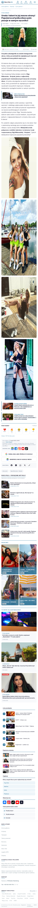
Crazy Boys (20, 898)
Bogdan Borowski (21, 896)
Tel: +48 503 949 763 (9, 884)
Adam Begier (5, 23)
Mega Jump (5, 900)
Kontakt (8, 818)
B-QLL (29, 893)
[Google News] (12, 448)
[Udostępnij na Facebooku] (11, 465)
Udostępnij (27, 49)
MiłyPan (6, 786)
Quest (7, 898)
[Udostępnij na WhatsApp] (20, 465)
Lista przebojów (7, 708)
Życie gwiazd (19, 6)
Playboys (6, 793)
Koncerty (3, 841)
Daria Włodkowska (6, 893)
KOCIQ (26, 898)
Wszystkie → (33, 891)
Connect (32, 898)
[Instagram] (19, 448)
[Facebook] (15, 448)
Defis (5, 790)
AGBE (15, 900)
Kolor (3, 898)
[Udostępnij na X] (25, 465)
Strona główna (5, 6)
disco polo (5, 471)
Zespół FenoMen (22, 893)
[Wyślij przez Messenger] (16, 465)
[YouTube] (23, 448)
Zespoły (3, 855)
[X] (21, 802)
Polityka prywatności (30, 905)
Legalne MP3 (5, 852)
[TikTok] (26, 448)
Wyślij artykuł (9, 810)
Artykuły (12, 6)
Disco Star (4, 848)
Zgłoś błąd (34, 49)
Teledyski (4, 835)
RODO (35, 905)
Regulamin (23, 905)
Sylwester (4, 845)
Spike (14, 893)
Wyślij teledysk (10, 814)
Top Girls (6, 783)
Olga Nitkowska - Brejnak (16, 471)
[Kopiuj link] (29, 465)
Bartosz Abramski (11, 896)
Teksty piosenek (5, 838)
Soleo (34, 893)
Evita (11, 900)
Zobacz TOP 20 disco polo (8, 436)
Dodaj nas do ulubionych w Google (11, 49)
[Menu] (35, 2)
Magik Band (30, 896)
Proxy (3, 896)
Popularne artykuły (8, 750)
